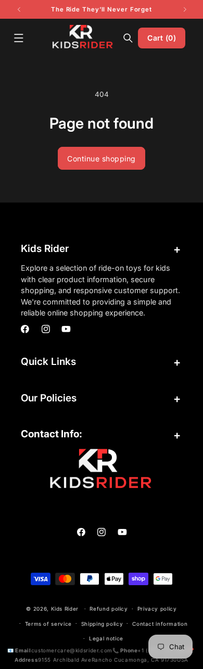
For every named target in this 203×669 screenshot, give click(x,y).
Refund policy (109, 608)
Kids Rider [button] (45, 249)
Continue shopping (101, 158)
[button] (18, 38)
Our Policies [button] (49, 398)
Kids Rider (65, 608)
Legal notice (106, 638)
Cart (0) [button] (161, 37)
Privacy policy (157, 608)
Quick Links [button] (48, 362)
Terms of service (48, 624)
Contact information (159, 624)
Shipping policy (102, 624)
